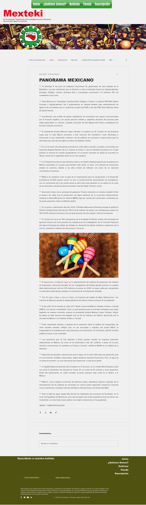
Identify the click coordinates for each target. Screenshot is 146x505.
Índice (52, 60)
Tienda (124, 470)
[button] (126, 60)
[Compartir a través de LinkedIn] (51, 412)
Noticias (123, 466)
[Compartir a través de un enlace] (56, 412)
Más (110, 60)
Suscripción (121, 473)
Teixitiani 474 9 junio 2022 (56, 405)
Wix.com (87, 497)
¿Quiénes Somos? (118, 462)
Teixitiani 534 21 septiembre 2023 (93, 60)
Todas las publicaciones (37, 60)
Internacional (62, 60)
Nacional (74, 60)
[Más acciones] (117, 74)
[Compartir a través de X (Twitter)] (45, 412)
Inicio (125, 459)
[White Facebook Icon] (21, 497)
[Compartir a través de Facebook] (40, 412)
